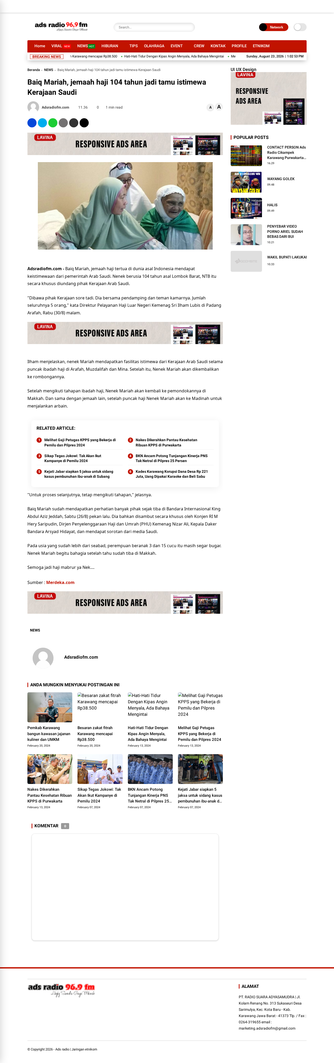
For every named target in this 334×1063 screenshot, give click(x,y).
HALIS (272, 205)
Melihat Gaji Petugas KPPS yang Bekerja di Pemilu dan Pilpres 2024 (80, 442)
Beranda (33, 70)
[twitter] (42, 122)
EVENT (177, 46)
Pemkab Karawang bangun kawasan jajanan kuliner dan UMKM (48, 733)
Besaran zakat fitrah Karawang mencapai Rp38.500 (95, 733)
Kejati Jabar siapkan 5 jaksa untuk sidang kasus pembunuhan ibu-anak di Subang (78, 474)
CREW (199, 46)
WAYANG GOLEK (281, 179)
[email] (73, 122)
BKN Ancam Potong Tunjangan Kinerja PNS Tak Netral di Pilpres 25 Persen (172, 458)
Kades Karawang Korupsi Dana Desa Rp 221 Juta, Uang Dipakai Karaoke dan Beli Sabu (172, 474)
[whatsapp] (52, 122)
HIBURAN (110, 46)
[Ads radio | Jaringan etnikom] (61, 33)
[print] (63, 122)
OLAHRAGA (154, 46)
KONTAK (218, 46)
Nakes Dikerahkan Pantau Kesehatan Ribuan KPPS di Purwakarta (166, 442)
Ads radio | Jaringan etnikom (76, 1049)
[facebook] (32, 122)
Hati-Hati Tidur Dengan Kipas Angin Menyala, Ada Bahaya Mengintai (154, 56)
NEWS (85, 46)
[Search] (189, 27)
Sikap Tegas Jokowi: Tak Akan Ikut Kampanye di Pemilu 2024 (72, 458)
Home (39, 46)
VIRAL (60, 46)
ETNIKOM (261, 46)
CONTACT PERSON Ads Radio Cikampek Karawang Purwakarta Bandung (286, 152)
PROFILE (239, 46)
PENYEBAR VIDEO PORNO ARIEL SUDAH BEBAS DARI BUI (285, 231)
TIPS (133, 46)
